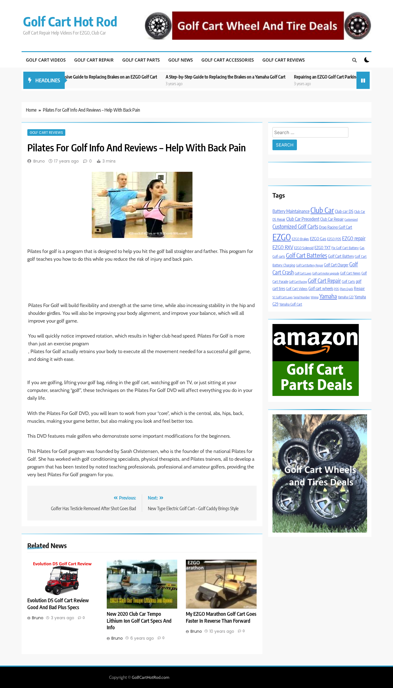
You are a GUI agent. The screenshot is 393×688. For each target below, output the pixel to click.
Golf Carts (348, 281)
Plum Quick (346, 289)
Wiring (314, 297)
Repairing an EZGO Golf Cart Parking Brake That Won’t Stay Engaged (330, 76)
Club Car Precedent (302, 219)
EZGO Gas (318, 238)
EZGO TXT (322, 247)
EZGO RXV (282, 247)
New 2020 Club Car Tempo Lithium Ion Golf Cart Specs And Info (139, 621)
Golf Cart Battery (341, 256)
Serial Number (301, 297)
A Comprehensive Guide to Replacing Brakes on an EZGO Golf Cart (75, 76)
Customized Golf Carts (295, 226)
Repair (359, 288)
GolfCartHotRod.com (150, 677)
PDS (336, 289)
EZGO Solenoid (304, 248)
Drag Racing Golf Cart (335, 227)
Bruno (39, 161)
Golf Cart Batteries (306, 255)
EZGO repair (353, 238)
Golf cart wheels (320, 288)
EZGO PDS (334, 239)
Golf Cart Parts (141, 60)
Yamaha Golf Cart (290, 304)
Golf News (180, 60)
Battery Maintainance (291, 211)
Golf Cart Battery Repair (309, 265)
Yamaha (328, 296)
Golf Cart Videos (46, 60)
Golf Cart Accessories (227, 60)
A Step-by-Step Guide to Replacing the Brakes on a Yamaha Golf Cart (201, 76)
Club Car (322, 210)
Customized (351, 219)
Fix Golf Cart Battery (345, 248)
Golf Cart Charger (336, 264)
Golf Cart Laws (303, 273)
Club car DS (344, 211)
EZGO (281, 237)
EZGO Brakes (300, 239)
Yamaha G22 (346, 297)
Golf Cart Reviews (283, 60)
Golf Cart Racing (298, 281)
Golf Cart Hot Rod (70, 21)
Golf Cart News (350, 273)
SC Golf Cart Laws (282, 297)
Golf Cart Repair (94, 60)
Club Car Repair (332, 219)
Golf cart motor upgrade (325, 273)
